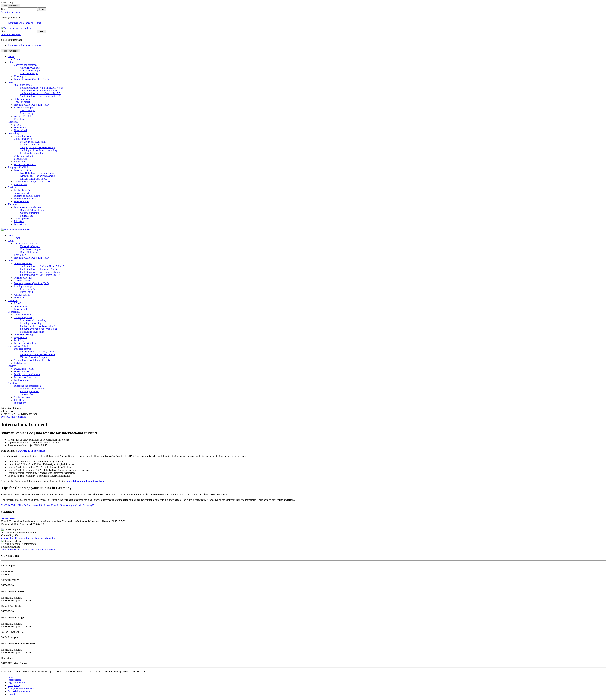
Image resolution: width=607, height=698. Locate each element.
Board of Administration (32, 210)
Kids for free (20, 184)
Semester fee (26, 215)
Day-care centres (22, 170)
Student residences (23, 84)
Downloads (19, 119)
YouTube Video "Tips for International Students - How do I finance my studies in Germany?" (47, 505)
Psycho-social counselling (33, 141)
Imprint (11, 694)
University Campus (30, 67)
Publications (20, 224)
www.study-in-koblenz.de (31, 450)
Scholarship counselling (32, 153)
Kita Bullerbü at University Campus (38, 173)
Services (12, 187)
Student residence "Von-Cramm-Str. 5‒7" (40, 93)
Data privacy (14, 685)
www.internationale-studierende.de (85, 481)
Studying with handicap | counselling (38, 150)
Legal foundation (16, 682)
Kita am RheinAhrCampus (33, 178)
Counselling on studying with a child (32, 181)
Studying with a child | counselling (37, 147)
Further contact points (25, 164)
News (17, 59)
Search (4, 9)
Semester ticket (21, 193)
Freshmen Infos (21, 201)
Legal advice (20, 158)
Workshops (19, 161)
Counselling (14, 133)
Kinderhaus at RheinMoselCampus (37, 175)
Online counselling (23, 156)
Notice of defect (22, 102)
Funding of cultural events (27, 195)
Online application (23, 99)
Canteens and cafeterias (25, 65)
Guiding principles (29, 212)
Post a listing (26, 113)
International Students (25, 198)
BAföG (17, 124)
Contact (11, 677)
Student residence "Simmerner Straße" (39, 90)
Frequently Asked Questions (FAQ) (31, 79)
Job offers (19, 221)
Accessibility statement (19, 691)
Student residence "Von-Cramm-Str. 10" (40, 96)
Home (11, 56)
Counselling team (22, 136)
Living (11, 82)
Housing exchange (23, 107)
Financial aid (20, 130)
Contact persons (22, 218)
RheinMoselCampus (30, 70)
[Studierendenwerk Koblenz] (16, 28)
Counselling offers (23, 139)
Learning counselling (30, 144)
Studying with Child (18, 167)
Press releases (14, 679)
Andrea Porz (8, 518)
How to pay (20, 76)
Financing (13, 121)
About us (12, 204)
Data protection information (21, 688)
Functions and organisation (27, 207)
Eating (11, 62)
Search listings (27, 110)
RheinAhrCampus (29, 73)
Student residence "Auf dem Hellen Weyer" (42, 87)
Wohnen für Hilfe (22, 116)
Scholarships (20, 127)
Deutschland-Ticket (23, 190)
